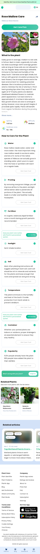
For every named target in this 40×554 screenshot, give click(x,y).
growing (9, 434)
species (18, 434)
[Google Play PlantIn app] (29, 516)
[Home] (2, 7)
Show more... (7, 115)
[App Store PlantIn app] (29, 510)
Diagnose (32, 374)
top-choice (10, 437)
